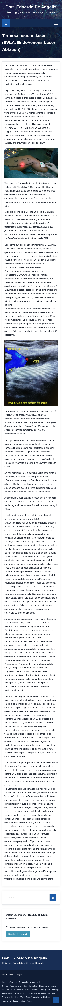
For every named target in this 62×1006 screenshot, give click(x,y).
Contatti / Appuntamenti (11, 986)
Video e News (26, 1001)
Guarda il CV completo (18, 934)
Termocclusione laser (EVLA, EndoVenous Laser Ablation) (26, 997)
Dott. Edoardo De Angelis (31, 7)
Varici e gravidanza (10, 1001)
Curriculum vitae (30, 986)
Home (4, 982)
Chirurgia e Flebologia (18, 982)
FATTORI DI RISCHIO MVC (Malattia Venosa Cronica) (24, 990)
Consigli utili (35, 982)
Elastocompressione (47, 986)
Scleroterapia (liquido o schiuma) (42, 993)
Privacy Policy (20, 993)
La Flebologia (53, 990)
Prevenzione (7, 993)
